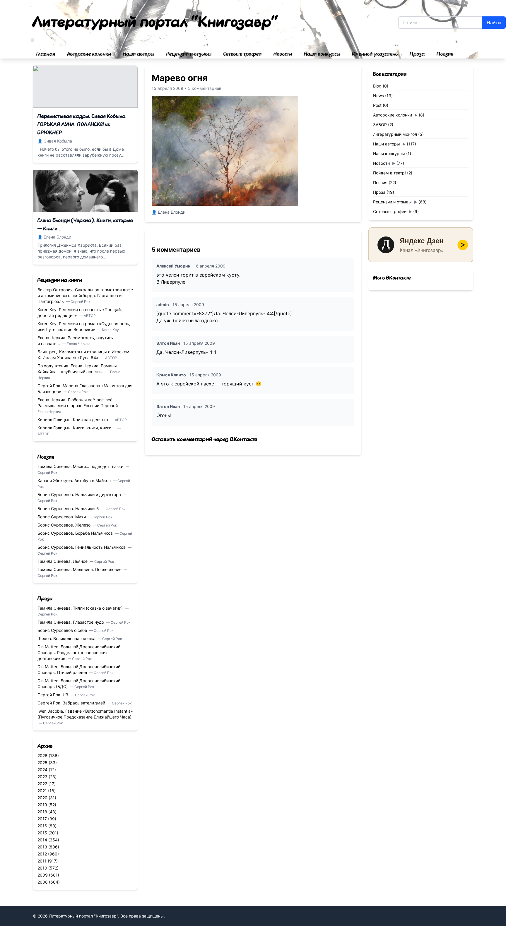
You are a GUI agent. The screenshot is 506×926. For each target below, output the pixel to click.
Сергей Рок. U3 (53, 694)
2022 (42, 783)
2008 (42, 881)
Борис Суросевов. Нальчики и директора (79, 494)
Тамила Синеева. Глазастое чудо (71, 622)
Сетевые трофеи (242, 54)
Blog (377, 85)
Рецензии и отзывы (189, 54)
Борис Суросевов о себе (62, 630)
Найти (494, 22)
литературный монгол (395, 134)
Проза (417, 54)
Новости (282, 54)
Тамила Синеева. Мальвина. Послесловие (80, 569)
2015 (42, 832)
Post (377, 105)
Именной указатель (375, 54)
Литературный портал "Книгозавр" (155, 22)
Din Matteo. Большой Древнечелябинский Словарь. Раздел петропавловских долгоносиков (78, 652)
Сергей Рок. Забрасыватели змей (71, 702)
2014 (42, 839)
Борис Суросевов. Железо (64, 524)
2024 (42, 769)
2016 (42, 825)
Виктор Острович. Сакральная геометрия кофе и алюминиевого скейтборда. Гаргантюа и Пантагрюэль (85, 295)
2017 (42, 818)
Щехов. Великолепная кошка (67, 638)
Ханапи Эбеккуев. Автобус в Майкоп (74, 480)
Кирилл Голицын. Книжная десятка (73, 419)
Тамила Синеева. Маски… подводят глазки (80, 466)
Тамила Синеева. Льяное (63, 561)
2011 (42, 860)
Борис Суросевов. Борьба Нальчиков (75, 533)
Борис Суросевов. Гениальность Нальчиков (82, 547)
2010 (42, 867)
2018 (42, 811)
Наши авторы (139, 54)
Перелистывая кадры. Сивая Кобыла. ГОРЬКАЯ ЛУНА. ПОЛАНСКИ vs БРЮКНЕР (82, 125)
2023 (42, 776)
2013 (42, 846)
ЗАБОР (380, 124)
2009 (42, 874)
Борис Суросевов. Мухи (62, 516)
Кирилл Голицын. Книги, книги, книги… (76, 427)
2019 (42, 804)
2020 (42, 797)
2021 (42, 790)
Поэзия (445, 54)
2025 (42, 762)
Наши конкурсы (322, 54)
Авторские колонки (89, 54)
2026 (42, 755)
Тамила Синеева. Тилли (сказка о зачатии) (80, 608)
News (378, 95)
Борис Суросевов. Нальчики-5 (68, 508)
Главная (45, 54)
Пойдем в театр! (389, 172)
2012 (42, 853)
